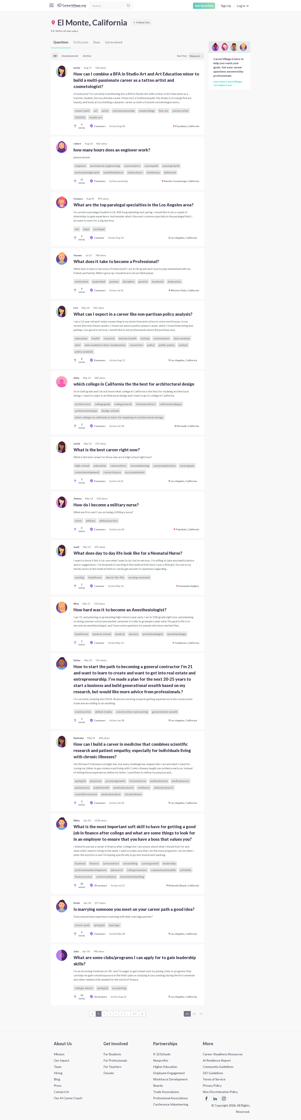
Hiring (58, 1073)
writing (145, 338)
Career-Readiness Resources (223, 1054)
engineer (80, 165)
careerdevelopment (87, 472)
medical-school (101, 634)
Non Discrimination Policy (220, 1092)
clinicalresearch (163, 787)
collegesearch (123, 404)
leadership (169, 863)
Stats (96, 42)
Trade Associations (166, 1092)
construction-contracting (132, 711)
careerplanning (139, 465)
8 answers (100, 360)
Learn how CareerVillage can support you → (227, 83)
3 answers (100, 290)
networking (130, 863)
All (55, 55)
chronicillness (133, 794)
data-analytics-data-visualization (105, 345)
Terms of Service (214, 1079)
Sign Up (226, 6)
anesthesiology (176, 634)
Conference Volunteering (170, 1104)
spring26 (80, 781)
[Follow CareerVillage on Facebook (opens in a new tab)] (206, 1098)
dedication (174, 281)
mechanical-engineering (105, 165)
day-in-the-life (115, 577)
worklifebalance (113, 172)
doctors (133, 634)
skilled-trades (103, 711)
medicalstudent (111, 794)
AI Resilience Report (217, 1060)
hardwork (158, 281)
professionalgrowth (87, 172)
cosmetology (147, 110)
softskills (185, 870)
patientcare (82, 787)
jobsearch (117, 870)
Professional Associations (170, 1098)
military (90, 520)
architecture (83, 404)
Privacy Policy (212, 1085)
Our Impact (61, 1060)
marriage (114, 925)
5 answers (100, 529)
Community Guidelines (218, 1067)
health (96, 338)
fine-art (163, 110)
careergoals (187, 465)
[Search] (128, 6)
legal (86, 229)
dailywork (170, 172)
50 (200, 1013)
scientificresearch (86, 794)
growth (143, 281)
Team (57, 1067)
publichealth (101, 787)
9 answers (100, 181)
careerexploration (164, 465)
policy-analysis (84, 351)
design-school (110, 410)
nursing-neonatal (139, 577)
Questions (60, 42)
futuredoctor (137, 781)
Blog (57, 1079)
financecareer (83, 876)
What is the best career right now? (107, 449)
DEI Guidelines (213, 1073)
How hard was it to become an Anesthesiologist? (120, 609)
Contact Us (61, 1092)
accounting (119, 988)
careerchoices (112, 472)
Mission (59, 1054)
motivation (81, 281)
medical (120, 634)
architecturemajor (86, 410)
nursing (79, 577)
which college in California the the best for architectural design (134, 383)
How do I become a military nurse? (106, 504)
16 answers (100, 996)
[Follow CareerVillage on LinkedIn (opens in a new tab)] (215, 1098)
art (96, 110)
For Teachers (112, 1067)
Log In (241, 6)
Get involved (113, 42)
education (81, 338)
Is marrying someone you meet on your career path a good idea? (134, 909)
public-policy (167, 345)
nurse (78, 520)
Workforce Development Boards (170, 1082)
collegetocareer (137, 870)
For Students (112, 1054)
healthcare (95, 577)
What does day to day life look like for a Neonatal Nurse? (128, 553)
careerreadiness (106, 876)
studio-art (95, 117)
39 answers (100, 885)
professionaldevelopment (91, 870)
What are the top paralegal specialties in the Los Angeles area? (133, 204)
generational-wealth (164, 711)
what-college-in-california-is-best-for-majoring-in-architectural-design (119, 417)
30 (194, 1013)
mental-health (127, 338)
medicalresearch (123, 787)
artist (105, 110)
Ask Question (204, 5)
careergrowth (170, 165)
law (77, 229)
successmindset (135, 472)
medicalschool (159, 781)
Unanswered (69, 55)
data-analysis (182, 338)
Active (87, 55)
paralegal (99, 229)
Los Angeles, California (184, 237)
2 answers (100, 126)
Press (57, 1085)
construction (83, 711)
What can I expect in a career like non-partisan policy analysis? (133, 314)
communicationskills (163, 870)
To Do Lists (80, 42)
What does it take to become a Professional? (116, 261)
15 (187, 1013)
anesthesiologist (152, 634)
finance (94, 863)
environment (161, 338)
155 (135, 1013)
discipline (128, 281)
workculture (135, 172)
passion (114, 281)
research (109, 338)
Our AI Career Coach (68, 1098)
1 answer (99, 237)
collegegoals (102, 404)
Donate (108, 1073)
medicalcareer (180, 781)
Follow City (142, 22)
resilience (144, 787)
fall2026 (80, 117)
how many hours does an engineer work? (112, 149)
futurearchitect (146, 404)
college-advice (84, 988)
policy (151, 345)
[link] (127, 98)
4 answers (100, 481)
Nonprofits (160, 1060)
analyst (183, 345)
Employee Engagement (169, 1073)
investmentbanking (132, 876)
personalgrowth (115, 781)
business (80, 863)
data (77, 345)
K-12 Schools (162, 1054)
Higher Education (165, 1067)
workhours (153, 172)
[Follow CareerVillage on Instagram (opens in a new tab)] (223, 1098)
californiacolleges (171, 404)
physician (95, 781)
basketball (98, 281)
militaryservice (108, 520)
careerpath (151, 165)
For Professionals (115, 1060)
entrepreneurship (124, 110)
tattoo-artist (180, 110)
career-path (82, 110)
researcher (136, 345)
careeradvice (132, 165)
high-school (82, 465)
